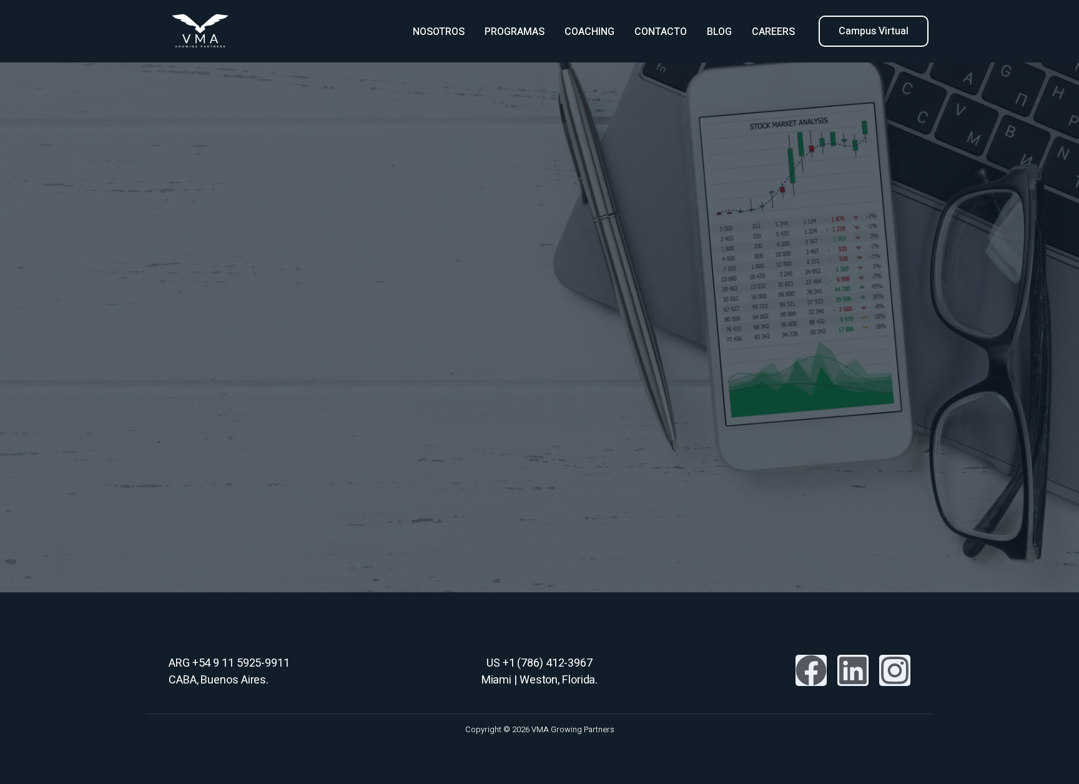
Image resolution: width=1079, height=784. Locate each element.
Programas (514, 31)
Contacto (660, 31)
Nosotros (439, 31)
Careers (773, 31)
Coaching (589, 31)
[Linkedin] (853, 670)
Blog (719, 31)
